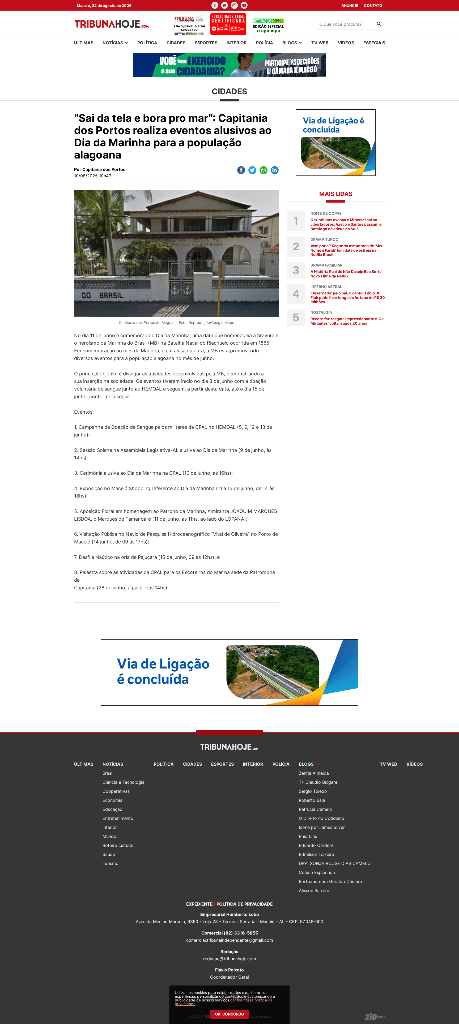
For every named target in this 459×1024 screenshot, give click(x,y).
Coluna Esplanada (317, 872)
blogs (289, 42)
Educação (112, 809)
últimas (83, 42)
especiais (374, 42)
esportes (206, 42)
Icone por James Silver (322, 827)
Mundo (109, 836)
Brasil (108, 773)
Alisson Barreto (314, 890)
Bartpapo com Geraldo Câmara (330, 881)
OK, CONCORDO (229, 1014)
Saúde (109, 854)
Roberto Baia (312, 800)
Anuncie (349, 5)
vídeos (346, 42)
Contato (373, 5)
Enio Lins (308, 836)
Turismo (110, 863)
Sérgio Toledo (313, 791)
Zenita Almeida (314, 773)
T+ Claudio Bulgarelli (320, 782)
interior (237, 42)
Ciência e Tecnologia (123, 782)
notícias (113, 42)
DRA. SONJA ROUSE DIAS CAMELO (335, 863)
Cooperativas (116, 791)
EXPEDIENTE (199, 904)
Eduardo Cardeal (316, 845)
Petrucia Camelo (315, 809)
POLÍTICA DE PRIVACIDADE (244, 904)
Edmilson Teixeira (316, 854)
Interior (110, 827)
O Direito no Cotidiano (321, 818)
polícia (264, 42)
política (147, 42)
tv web (320, 42)
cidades (176, 42)
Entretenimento (118, 818)
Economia (112, 800)
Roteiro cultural (118, 845)
